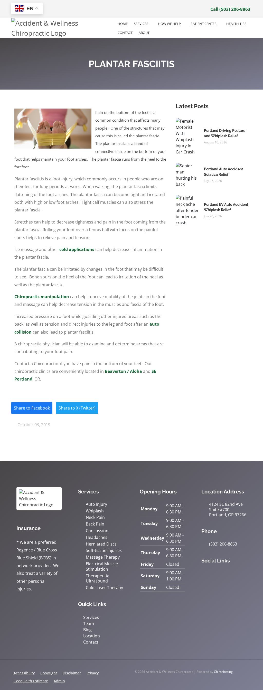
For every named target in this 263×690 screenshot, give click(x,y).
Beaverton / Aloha (123, 371)
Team (88, 623)
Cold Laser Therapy (104, 587)
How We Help (169, 23)
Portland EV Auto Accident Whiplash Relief (226, 207)
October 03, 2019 (33, 424)
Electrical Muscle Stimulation (102, 566)
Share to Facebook (32, 408)
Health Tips (236, 23)
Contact (125, 32)
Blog (87, 630)
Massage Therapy (103, 557)
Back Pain (95, 524)
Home (123, 23)
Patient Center (204, 23)
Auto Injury (96, 504)
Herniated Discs (101, 544)
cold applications (76, 249)
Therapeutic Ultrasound (97, 578)
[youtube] (237, 574)
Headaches (96, 537)
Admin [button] (59, 680)
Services (141, 23)
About (144, 32)
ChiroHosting (223, 671)
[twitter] (226, 574)
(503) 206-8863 (223, 544)
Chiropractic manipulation (41, 296)
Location (91, 636)
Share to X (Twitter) (77, 408)
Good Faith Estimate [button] (31, 680)
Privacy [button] (93, 672)
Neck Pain (95, 517)
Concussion (97, 530)
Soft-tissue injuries (104, 550)
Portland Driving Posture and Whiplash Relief (224, 133)
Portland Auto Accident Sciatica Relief (223, 172)
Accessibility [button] (24, 672)
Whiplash (95, 511)
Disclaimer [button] (72, 672)
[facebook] (215, 574)
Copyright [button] (48, 672)
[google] (203, 574)
